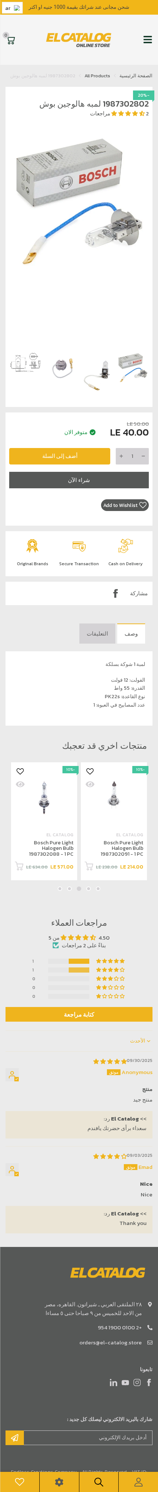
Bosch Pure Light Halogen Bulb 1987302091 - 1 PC (122, 848)
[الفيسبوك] (148, 1382)
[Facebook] (115, 593)
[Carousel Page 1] (98, 888)
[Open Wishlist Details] (19, 1482)
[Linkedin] (113, 1382)
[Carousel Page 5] (60, 888)
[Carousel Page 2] (88, 888)
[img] (110, 1061)
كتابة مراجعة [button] (79, 1014)
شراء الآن (79, 480)
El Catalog (129, 835)
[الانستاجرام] (137, 1382)
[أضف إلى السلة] (89, 867)
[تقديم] (15, 1437)
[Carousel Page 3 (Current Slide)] (79, 888)
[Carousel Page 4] (69, 888)
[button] (128, 113)
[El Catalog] (79, 39)
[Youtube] (125, 1382)
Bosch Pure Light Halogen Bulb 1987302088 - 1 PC (51, 848)
